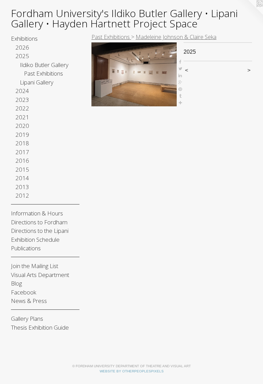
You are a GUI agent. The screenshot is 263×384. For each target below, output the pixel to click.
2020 (22, 126)
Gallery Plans (27, 318)
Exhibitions (24, 38)
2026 (22, 47)
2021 (22, 117)
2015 (22, 169)
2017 (22, 152)
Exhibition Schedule (35, 239)
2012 (22, 195)
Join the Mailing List (34, 266)
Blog (16, 283)
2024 (22, 91)
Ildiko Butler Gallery (44, 65)
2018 (22, 143)
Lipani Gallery (36, 82)
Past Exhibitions (43, 73)
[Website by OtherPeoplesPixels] (249, 13)
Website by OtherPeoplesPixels (132, 371)
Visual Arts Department (40, 275)
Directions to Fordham (39, 222)
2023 (22, 100)
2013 (22, 187)
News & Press (29, 301)
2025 (22, 56)
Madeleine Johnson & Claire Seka (176, 37)
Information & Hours (37, 213)
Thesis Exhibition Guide (40, 327)
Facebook (23, 292)
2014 (22, 178)
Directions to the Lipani (39, 231)
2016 (22, 160)
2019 (22, 134)
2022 (22, 108)
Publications (26, 248)
